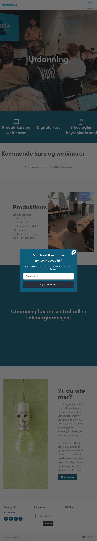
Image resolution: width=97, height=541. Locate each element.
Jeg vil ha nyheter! (48, 285)
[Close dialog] (73, 252)
